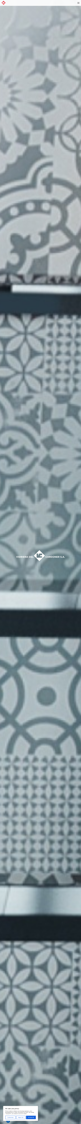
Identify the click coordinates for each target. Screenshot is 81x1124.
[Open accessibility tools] (8, 1121)
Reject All (20, 1117)
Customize (10, 1117)
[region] (20, 1113)
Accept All (31, 1117)
